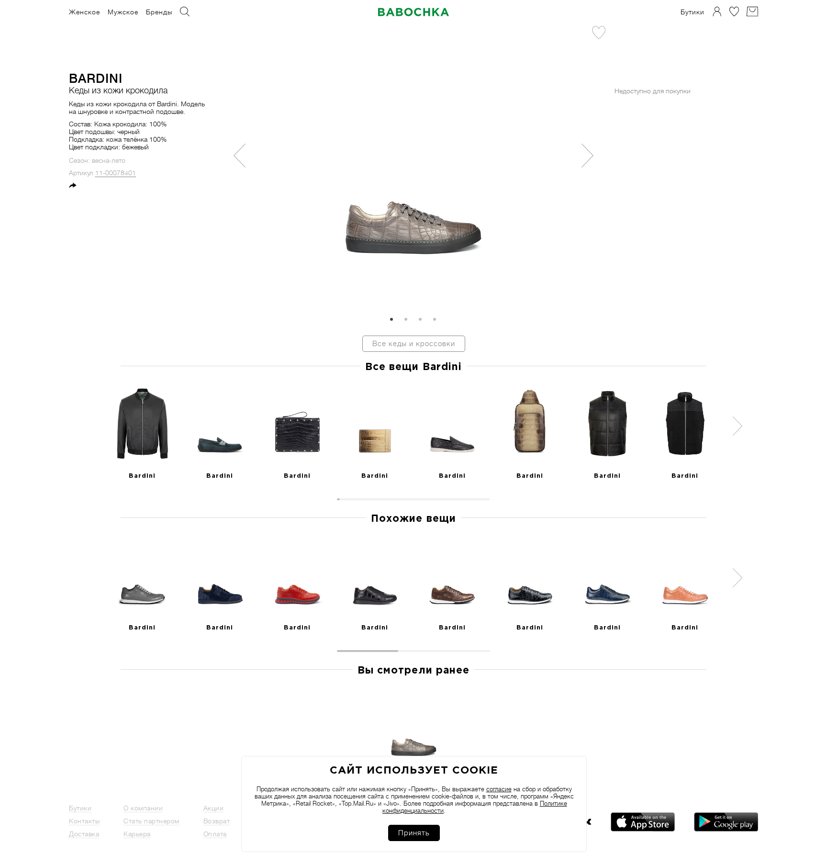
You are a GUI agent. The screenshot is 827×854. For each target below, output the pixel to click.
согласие (499, 789)
